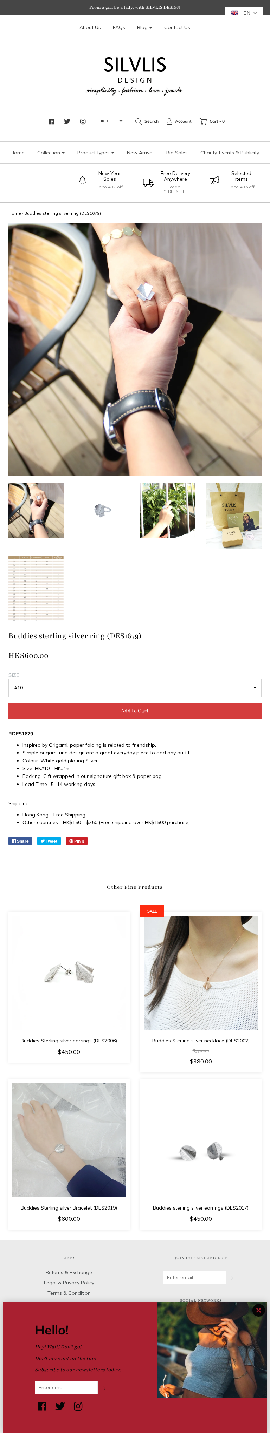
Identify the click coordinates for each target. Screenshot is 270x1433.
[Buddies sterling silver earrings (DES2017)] (201, 1140)
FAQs (119, 27)
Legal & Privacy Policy (69, 1282)
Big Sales (177, 152)
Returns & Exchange (69, 1272)
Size (13, 675)
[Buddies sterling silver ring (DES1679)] (36, 510)
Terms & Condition (69, 1293)
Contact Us (177, 27)
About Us (90, 27)
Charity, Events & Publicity (229, 152)
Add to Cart (135, 710)
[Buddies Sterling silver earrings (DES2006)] (69, 973)
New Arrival (140, 152)
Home (18, 152)
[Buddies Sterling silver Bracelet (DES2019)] (69, 1140)
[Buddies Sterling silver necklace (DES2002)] (201, 973)
